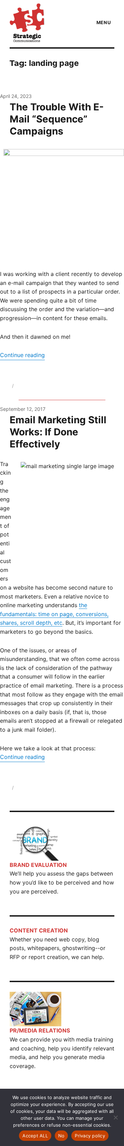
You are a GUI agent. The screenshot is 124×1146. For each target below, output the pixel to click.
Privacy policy (90, 1135)
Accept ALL (35, 1135)
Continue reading (22, 354)
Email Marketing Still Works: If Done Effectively (58, 432)
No (61, 1135)
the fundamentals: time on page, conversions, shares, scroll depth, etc (54, 614)
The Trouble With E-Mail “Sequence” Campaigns (57, 119)
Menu (103, 22)
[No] (115, 1117)
